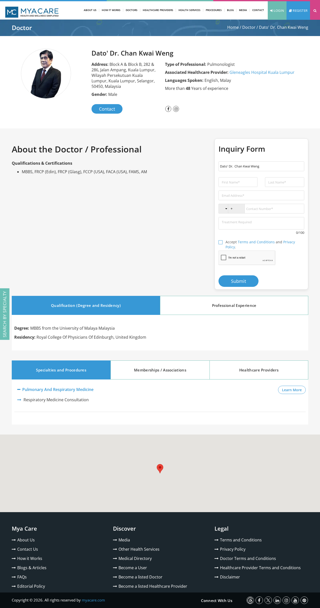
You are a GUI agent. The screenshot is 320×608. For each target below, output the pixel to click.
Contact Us (27, 549)
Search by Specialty (5, 314)
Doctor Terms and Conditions (248, 558)
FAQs (22, 577)
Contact (258, 10)
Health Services (189, 10)
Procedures (214, 10)
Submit (238, 281)
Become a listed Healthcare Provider (152, 586)
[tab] (86, 305)
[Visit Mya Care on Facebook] (259, 600)
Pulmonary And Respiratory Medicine (57, 389)
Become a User (132, 567)
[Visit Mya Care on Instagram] (286, 600)
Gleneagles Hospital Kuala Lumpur (262, 72)
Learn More (294, 389)
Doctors (132, 10)
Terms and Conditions (256, 242)
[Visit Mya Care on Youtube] (295, 600)
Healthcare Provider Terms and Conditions (260, 567)
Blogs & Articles (31, 567)
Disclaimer (230, 577)
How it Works (29, 558)
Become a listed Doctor (140, 577)
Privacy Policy (233, 549)
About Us (90, 10)
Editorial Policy (31, 586)
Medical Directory (135, 558)
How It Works (111, 10)
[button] (315, 10)
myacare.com (93, 599)
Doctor (249, 27)
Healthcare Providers (158, 10)
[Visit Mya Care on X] (268, 600)
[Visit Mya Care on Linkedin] (277, 600)
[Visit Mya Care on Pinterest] (304, 600)
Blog (230, 10)
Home (233, 27)
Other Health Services (139, 549)
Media (243, 10)
